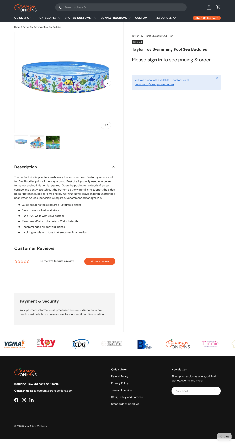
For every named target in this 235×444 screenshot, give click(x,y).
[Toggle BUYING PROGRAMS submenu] (130, 18)
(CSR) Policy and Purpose (127, 397)
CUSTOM (141, 18)
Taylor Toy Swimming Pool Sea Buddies (42, 27)
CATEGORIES (47, 18)
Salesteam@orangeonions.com (154, 84)
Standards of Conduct (125, 404)
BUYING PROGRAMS (114, 18)
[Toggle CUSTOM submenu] (150, 18)
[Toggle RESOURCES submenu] (174, 18)
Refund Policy (119, 376)
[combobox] (121, 7)
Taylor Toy (137, 35)
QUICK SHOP (22, 18)
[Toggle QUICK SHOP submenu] (34, 18)
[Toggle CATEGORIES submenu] (59, 18)
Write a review (100, 261)
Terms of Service (121, 390)
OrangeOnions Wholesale (34, 426)
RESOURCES (164, 18)
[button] (218, 7)
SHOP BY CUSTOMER (78, 18)
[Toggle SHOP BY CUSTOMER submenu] (95, 18)
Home (17, 27)
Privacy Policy (120, 383)
